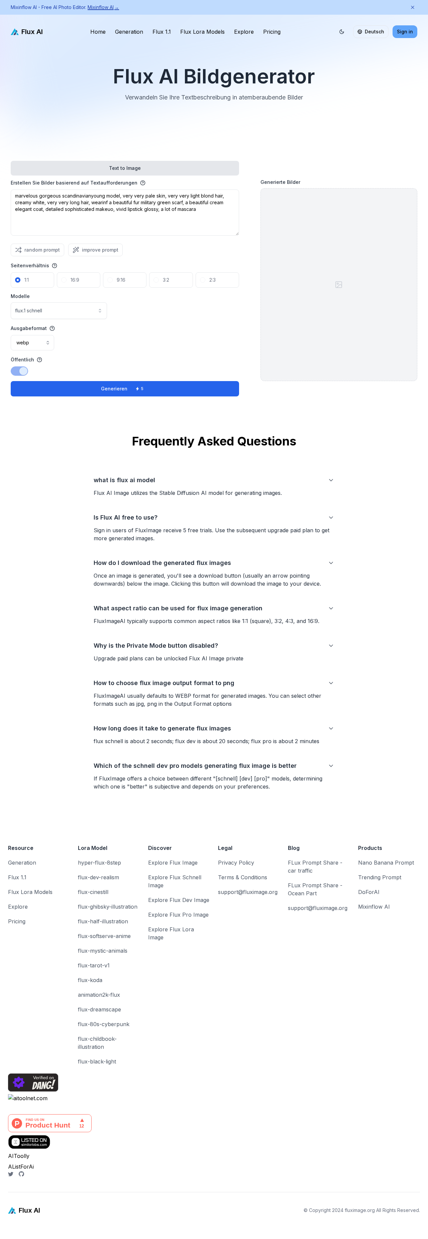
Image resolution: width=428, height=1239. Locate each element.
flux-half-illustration (103, 921)
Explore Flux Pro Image (178, 914)
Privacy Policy (236, 862)
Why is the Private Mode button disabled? (156, 645)
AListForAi (21, 1166)
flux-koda (90, 980)
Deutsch (374, 31)
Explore (244, 31)
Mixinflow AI (103, 7)
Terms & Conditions (242, 877)
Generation (129, 31)
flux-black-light (97, 1061)
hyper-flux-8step (99, 862)
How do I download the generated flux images (162, 562)
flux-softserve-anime (104, 936)
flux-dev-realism (98, 877)
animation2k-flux (99, 994)
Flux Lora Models (202, 31)
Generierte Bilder (280, 182)
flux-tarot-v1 (94, 965)
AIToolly (18, 1156)
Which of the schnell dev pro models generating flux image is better (195, 765)
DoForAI (369, 892)
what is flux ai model (124, 480)
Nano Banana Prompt (386, 862)
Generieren (122, 388)
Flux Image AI (17, 1235)
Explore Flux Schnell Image (174, 881)
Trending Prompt (379, 877)
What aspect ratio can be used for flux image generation (178, 608)
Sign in (405, 31)
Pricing (272, 31)
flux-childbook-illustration (97, 1042)
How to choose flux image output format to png (164, 682)
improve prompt (100, 250)
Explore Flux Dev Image (178, 900)
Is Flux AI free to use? (125, 517)
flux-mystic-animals (102, 950)
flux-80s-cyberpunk (103, 1024)
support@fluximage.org (248, 892)
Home (98, 31)
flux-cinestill (93, 892)
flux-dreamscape (99, 1009)
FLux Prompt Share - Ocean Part (315, 889)
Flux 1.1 (161, 31)
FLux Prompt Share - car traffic (315, 866)
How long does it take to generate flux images (162, 728)
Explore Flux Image (173, 862)
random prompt (42, 250)
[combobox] (59, 310)
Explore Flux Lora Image (171, 933)
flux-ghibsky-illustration (107, 906)
